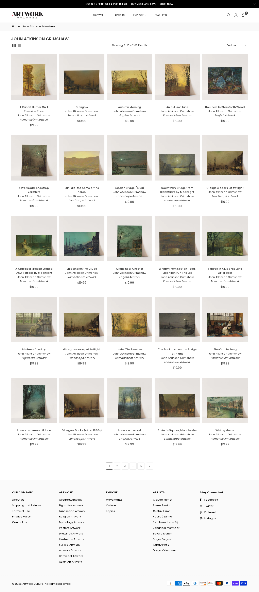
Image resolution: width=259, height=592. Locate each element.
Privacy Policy (21, 516)
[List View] (19, 45)
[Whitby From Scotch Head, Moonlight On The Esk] (177, 239)
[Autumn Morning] (129, 77)
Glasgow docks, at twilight (225, 188)
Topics (110, 511)
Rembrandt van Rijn (166, 522)
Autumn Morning (129, 107)
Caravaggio (161, 545)
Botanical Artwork (71, 556)
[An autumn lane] (177, 77)
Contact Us (19, 522)
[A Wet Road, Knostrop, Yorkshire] (34, 158)
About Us (18, 500)
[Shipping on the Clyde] (81, 239)
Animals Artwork (70, 550)
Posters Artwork (70, 528)
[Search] (228, 15)
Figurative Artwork (34, 358)
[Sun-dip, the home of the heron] (81, 158)
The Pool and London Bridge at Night (177, 351)
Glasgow (81, 107)
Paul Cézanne (162, 516)
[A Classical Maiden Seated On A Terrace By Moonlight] (34, 239)
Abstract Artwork (70, 500)
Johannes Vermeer (166, 528)
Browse (98, 15)
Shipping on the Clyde (82, 269)
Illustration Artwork (71, 539)
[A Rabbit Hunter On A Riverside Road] (34, 77)
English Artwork (129, 115)
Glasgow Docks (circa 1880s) (82, 430)
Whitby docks (224, 430)
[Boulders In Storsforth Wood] (225, 77)
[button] (243, 15)
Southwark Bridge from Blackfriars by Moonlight (177, 190)
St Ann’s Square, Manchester (177, 430)
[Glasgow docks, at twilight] (225, 158)
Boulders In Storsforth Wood (225, 107)
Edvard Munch (162, 533)
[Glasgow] (81, 77)
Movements (114, 500)
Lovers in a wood (129, 430)
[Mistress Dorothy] (34, 319)
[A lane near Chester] (129, 239)
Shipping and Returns (26, 505)
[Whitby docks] (225, 400)
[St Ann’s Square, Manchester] (177, 400)
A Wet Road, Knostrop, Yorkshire (34, 190)
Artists (120, 15)
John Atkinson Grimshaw (34, 115)
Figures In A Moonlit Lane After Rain (225, 271)
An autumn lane (177, 107)
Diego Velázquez (164, 550)
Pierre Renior (162, 505)
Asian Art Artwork (70, 562)
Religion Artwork (70, 516)
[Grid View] (14, 45)
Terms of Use (21, 511)
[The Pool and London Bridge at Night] (177, 319)
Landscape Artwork (82, 200)
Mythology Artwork (71, 522)
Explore (138, 15)
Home (16, 26)
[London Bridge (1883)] (129, 158)
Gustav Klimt (161, 511)
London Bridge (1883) (129, 188)
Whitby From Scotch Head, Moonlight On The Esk (177, 271)
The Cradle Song (225, 349)
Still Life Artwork (69, 545)
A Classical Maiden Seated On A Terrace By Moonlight (34, 271)
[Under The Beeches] (129, 319)
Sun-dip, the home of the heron (82, 190)
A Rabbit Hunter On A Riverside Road (34, 109)
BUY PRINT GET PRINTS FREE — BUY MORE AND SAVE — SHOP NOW (129, 4)
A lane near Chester (129, 269)
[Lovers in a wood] (129, 400)
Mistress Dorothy (34, 349)
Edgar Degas (162, 539)
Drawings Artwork (71, 533)
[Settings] (236, 15)
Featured (161, 15)
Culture (111, 505)
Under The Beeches (129, 349)
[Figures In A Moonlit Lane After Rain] (225, 239)
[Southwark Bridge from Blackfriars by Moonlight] (177, 158)
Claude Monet (162, 500)
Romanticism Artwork (34, 120)
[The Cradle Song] (225, 319)
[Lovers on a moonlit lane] (34, 400)
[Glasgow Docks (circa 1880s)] (81, 400)
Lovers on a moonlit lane (34, 430)
